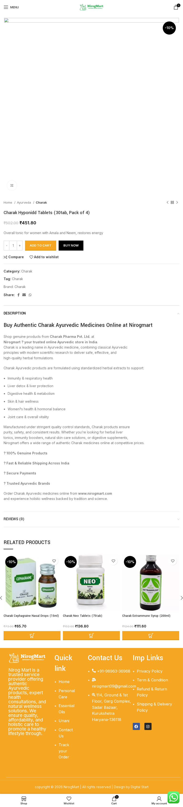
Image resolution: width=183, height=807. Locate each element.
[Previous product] (167, 202)
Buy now (71, 245)
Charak (41, 202)
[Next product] (177, 202)
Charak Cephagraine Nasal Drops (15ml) (31, 616)
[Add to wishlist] (54, 561)
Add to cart (40, 245)
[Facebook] (136, 726)
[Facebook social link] (18, 295)
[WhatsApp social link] (30, 295)
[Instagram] (148, 726)
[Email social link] (24, 295)
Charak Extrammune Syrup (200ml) (146, 616)
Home (8, 202)
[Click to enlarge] (12, 185)
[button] (32, 635)
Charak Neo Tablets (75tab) (82, 616)
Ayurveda (24, 202)
